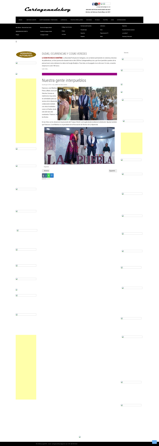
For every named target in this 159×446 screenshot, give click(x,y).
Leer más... (45, 69)
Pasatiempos (84, 30)
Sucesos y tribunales (127, 36)
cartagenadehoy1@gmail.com (103, 7)
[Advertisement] (26, 110)
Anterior (46, 171)
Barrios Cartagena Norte (46, 27)
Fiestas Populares (77, 20)
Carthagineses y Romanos (48, 20)
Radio (101, 36)
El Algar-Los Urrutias (67, 27)
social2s (48, 178)
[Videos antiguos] (102, 4)
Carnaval (64, 20)
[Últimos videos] (99, 4)
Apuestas (124, 26)
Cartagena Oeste (44, 34)
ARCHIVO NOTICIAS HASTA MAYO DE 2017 (98, 9)
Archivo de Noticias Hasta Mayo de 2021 (98, 12)
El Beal (63, 31)
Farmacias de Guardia (86, 26)
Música (97, 20)
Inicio (20, 20)
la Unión (64, 34)
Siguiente (112, 171)
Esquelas (83, 33)
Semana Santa (31, 20)
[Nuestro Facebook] (93, 4)
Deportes (83, 36)
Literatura (102, 26)
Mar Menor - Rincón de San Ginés (23, 27)
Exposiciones (121, 20)
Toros (101, 30)
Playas (17, 34)
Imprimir (46, 167)
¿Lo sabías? (125, 33)
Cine (112, 20)
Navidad (89, 20)
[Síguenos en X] (96, 4)
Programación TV (104, 33)
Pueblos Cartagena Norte (46, 31)
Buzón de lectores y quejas (128, 30)
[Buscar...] (106, 4)
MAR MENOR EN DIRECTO (22, 31)
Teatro (105, 20)
